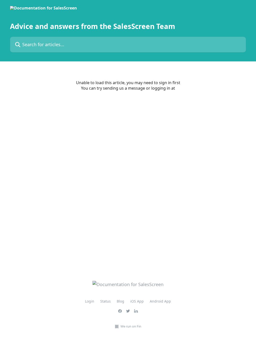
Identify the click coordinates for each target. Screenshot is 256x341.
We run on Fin (130, 326)
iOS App (137, 301)
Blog (120, 301)
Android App (160, 301)
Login (89, 301)
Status (105, 301)
